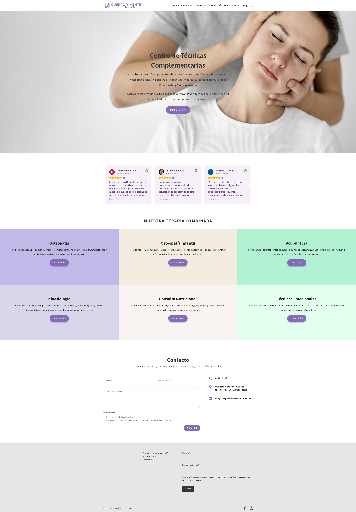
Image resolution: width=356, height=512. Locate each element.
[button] (251, 185)
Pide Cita (178, 109)
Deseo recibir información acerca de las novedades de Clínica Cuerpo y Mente (138, 420)
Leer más (59, 262)
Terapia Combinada (181, 6)
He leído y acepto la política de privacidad (123, 417)
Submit (188, 488)
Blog (245, 6)
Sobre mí (216, 6)
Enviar (191, 428)
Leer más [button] (113, 199)
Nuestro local (231, 6)
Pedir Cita (201, 6)
